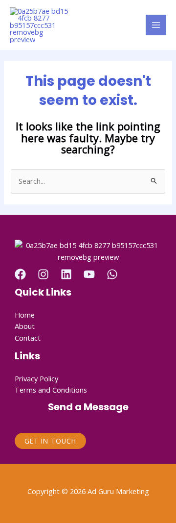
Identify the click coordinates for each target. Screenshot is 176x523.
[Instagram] (43, 274)
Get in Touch (50, 441)
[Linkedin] (66, 274)
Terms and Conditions (51, 390)
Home (25, 315)
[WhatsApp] (112, 274)
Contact (28, 338)
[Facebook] (20, 274)
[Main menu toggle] (156, 25)
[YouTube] (89, 274)
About (25, 326)
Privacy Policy (36, 378)
